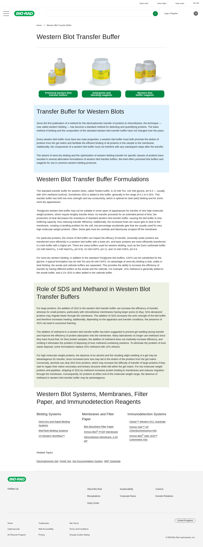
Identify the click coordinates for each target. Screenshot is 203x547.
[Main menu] (6, 13)
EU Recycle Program (17, 535)
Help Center (93, 503)
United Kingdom (185, 520)
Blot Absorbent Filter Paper (99, 426)
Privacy (42, 535)
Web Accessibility (46, 529)
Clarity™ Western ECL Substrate (147, 421)
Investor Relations (164, 496)
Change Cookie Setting (79, 535)
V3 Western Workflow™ (52, 436)
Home (39, 25)
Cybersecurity (14, 529)
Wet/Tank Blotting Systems (53, 430)
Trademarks (44, 523)
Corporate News (128, 496)
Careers (159, 489)
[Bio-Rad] (17, 479)
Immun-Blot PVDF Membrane (101, 432)
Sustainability (126, 489)
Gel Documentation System (87, 461)
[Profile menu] (184, 13)
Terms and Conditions (79, 529)
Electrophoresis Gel (47, 461)
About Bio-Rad (94, 489)
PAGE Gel (65, 461)
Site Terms (74, 523)
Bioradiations (93, 496)
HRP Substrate (112, 461)
